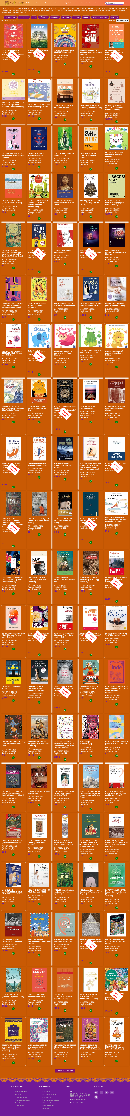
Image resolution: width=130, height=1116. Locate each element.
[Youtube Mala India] (107, 1092)
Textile (88, 3)
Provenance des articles (50, 1100)
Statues (38, 3)
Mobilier (29, 3)
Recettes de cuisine (100, 17)
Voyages (114, 17)
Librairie (48, 3)
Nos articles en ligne (49, 1094)
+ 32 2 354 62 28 (77, 1102)
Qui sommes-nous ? (21, 1091)
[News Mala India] (112, 1092)
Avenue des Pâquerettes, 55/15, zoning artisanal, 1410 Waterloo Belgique (80, 1095)
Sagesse (76, 17)
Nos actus (18, 1103)
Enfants (86, 17)
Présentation (46, 1091)
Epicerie (58, 3)
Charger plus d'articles (65, 1070)
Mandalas (54, 17)
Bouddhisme (23, 17)
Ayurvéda (79, 3)
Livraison (45, 1108)
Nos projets (18, 1094)
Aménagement (47, 1097)
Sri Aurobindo (10, 17)
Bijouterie (68, 3)
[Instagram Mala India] (101, 1092)
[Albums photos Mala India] (96, 1097)
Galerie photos (19, 1106)
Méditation (43, 17)
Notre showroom (48, 1106)
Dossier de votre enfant (22, 1100)
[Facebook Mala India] (96, 1092)
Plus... (97, 3)
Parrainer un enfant (21, 1097)
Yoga (34, 17)
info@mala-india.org (79, 1099)
